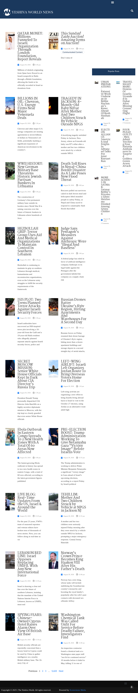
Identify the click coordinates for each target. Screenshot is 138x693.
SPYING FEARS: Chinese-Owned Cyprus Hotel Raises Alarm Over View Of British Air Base (30, 624)
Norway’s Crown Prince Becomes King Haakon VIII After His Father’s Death (72, 561)
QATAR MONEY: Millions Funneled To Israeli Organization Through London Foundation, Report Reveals (30, 46)
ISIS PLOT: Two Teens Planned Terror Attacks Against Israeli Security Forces (30, 306)
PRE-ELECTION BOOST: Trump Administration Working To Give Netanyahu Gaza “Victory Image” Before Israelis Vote (73, 441)
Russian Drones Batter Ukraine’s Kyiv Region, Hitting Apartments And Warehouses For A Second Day (73, 311)
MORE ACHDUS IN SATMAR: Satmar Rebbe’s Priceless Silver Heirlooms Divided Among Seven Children (105, 196)
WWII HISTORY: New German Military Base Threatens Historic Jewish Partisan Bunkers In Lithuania (30, 175)
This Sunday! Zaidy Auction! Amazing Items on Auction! (73, 38)
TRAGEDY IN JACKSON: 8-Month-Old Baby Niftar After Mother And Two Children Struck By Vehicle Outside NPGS (73, 111)
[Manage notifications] (132, 687)
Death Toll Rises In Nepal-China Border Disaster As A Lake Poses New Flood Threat (73, 172)
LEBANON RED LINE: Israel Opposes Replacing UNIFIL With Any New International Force (29, 564)
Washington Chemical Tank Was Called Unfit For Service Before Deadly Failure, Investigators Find (73, 626)
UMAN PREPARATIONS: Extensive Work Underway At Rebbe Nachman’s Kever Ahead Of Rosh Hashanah (106, 100)
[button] (112, 2)
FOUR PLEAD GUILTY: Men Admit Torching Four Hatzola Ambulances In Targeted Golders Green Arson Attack (127, 148)
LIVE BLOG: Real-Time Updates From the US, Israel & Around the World (30, 502)
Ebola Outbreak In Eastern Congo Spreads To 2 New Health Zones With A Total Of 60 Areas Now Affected (30, 441)
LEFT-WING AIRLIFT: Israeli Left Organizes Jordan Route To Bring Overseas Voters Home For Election (73, 371)
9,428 (54, 670)
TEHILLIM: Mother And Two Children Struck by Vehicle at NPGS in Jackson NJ (73, 502)
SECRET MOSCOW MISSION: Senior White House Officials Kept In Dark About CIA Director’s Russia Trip (30, 374)
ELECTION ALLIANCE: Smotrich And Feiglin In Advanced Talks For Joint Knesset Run (106, 145)
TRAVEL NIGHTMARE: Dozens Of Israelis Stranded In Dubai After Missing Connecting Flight (127, 97)
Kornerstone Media (78, 690)
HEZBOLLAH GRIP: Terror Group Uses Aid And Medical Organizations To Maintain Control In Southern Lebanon (30, 241)
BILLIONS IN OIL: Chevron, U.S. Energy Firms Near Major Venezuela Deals (29, 108)
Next (61, 670)
